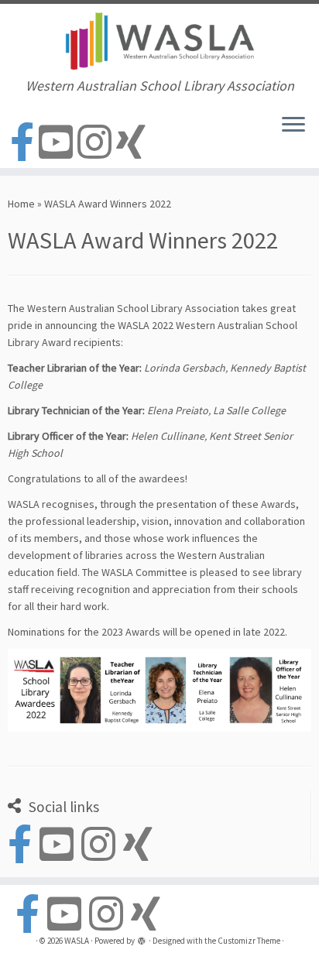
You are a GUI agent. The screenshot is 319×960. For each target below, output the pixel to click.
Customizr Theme (249, 940)
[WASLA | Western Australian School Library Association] (159, 41)
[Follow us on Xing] (133, 142)
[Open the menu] (293, 126)
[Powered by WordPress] (141, 942)
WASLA (76, 940)
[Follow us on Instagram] (96, 142)
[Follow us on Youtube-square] (58, 142)
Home (21, 204)
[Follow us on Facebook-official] (24, 142)
